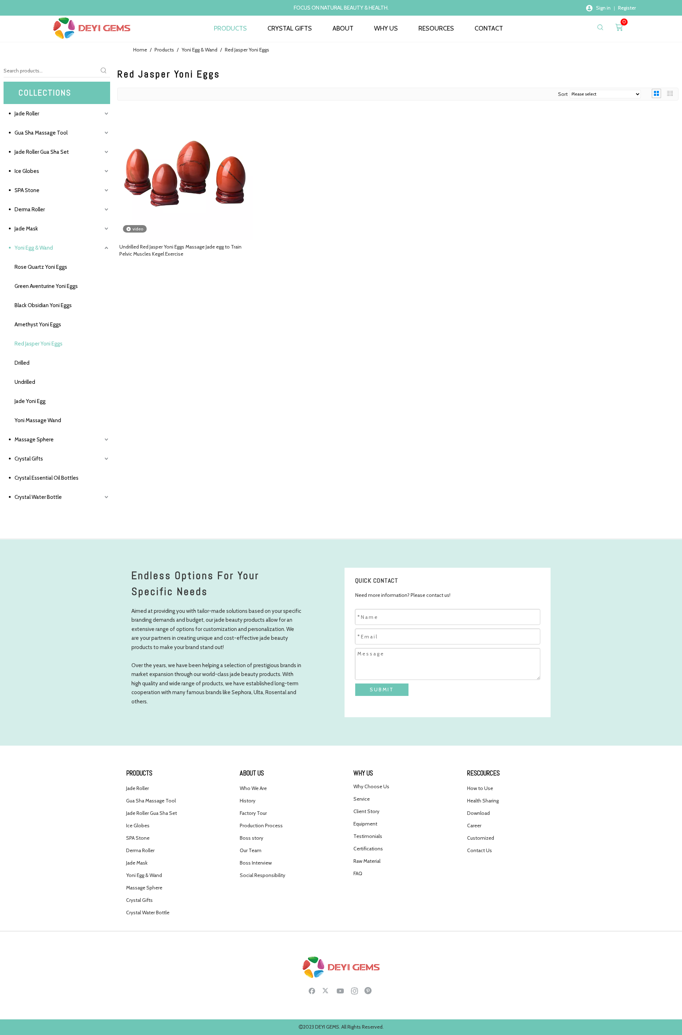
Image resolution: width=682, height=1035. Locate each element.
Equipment (365, 824)
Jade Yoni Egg (30, 401)
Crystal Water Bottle (38, 497)
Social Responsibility (262, 875)
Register (627, 8)
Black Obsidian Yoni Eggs (43, 305)
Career (474, 825)
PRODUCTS (230, 28)
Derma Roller (30, 209)
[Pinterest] (368, 990)
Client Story (366, 811)
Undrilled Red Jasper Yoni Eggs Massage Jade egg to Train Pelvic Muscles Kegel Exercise (180, 250)
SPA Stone (27, 190)
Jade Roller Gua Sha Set (42, 152)
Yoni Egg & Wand (34, 248)
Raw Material (366, 861)
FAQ (357, 873)
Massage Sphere (34, 439)
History (247, 800)
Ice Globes (27, 171)
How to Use (480, 788)
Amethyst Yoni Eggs (38, 324)
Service (361, 799)
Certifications (368, 848)
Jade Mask (26, 228)
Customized (480, 838)
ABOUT (342, 28)
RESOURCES (436, 28)
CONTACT (489, 28)
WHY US (386, 28)
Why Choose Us (371, 786)
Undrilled (25, 382)
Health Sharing (483, 800)
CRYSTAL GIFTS (289, 28)
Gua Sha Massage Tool (41, 133)
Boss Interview (256, 863)
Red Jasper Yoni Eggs (39, 344)
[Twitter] (326, 990)
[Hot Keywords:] (103, 70)
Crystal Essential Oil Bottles (47, 478)
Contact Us (479, 850)
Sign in (603, 8)
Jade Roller (27, 113)
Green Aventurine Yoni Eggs (46, 286)
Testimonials (367, 836)
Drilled (22, 363)
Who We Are (253, 788)
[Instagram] (354, 990)
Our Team (250, 850)
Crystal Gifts (29, 459)
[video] (186, 172)
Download (478, 813)
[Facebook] (312, 990)
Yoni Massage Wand (38, 420)
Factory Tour (253, 813)
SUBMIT (382, 689)
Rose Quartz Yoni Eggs (41, 267)
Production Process (261, 825)
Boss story (251, 838)
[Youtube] (340, 990)
